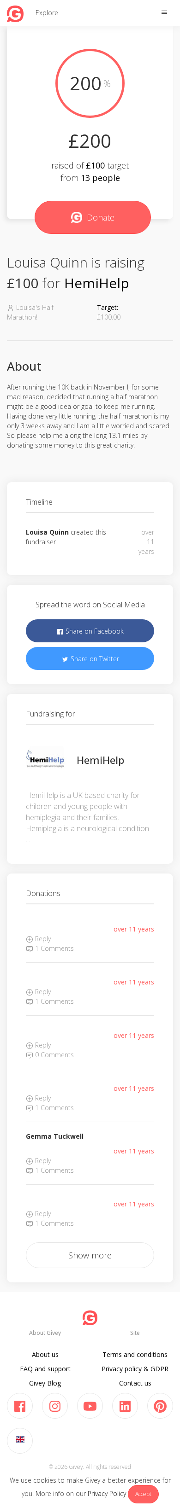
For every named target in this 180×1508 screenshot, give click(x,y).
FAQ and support (45, 1368)
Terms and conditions (135, 1354)
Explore (47, 12)
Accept (143, 1494)
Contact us (135, 1383)
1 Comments (53, 948)
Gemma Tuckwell (55, 1136)
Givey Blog (45, 1383)
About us (45, 1354)
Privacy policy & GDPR (135, 1368)
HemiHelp (96, 283)
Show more (90, 1255)
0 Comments (53, 1054)
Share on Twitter (94, 658)
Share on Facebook (94, 631)
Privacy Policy (107, 1493)
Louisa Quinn (47, 532)
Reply (42, 938)
